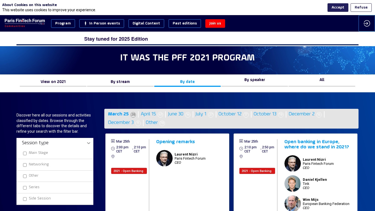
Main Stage (38, 153)
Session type (35, 143)
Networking (39, 164)
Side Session (40, 198)
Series (34, 187)
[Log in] (367, 23)
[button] (63, 23)
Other (33, 176)
